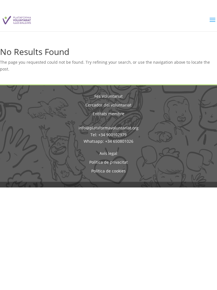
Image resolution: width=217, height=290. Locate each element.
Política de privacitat (108, 162)
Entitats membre (108, 113)
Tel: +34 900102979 (108, 134)
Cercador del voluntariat (108, 105)
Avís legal (108, 153)
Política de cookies (108, 171)
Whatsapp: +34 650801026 (108, 141)
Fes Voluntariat (108, 96)
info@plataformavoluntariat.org (108, 128)
